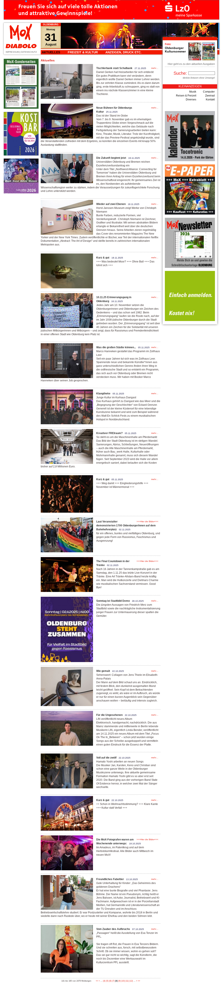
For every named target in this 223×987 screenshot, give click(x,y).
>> (139, 981)
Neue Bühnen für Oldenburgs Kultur (114, 109)
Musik (192, 91)
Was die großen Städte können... (116, 347)
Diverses (191, 99)
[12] (131, 981)
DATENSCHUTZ (29, 52)
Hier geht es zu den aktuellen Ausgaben (191, 64)
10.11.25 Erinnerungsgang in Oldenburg (113, 299)
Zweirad (210, 95)
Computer (209, 91)
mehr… (154, 68)
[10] (123, 981)
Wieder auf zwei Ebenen (111, 204)
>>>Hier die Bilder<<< (147, 521)
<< (97, 981)
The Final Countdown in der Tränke (113, 563)
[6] (110, 981)
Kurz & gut (102, 257)
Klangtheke (103, 393)
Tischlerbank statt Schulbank (114, 68)
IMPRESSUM (12, 52)
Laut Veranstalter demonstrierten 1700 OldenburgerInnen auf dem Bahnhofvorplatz (126, 525)
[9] (119, 981)
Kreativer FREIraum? (109, 433)
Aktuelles (51, 52)
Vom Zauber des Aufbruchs (113, 929)
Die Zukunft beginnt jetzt (111, 157)
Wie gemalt (103, 671)
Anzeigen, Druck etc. (123, 52)
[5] (107, 981)
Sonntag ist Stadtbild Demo (113, 600)
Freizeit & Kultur (83, 52)
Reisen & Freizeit (186, 95)
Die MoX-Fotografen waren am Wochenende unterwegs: (115, 841)
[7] (113, 981)
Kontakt (210, 99)
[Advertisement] (21, 262)
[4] (104, 981)
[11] (127, 981)
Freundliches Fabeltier (110, 879)
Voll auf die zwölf (106, 757)
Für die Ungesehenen (109, 715)
